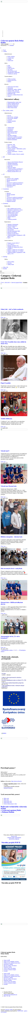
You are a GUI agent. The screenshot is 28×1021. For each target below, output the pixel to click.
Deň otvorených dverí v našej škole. (11, 568)
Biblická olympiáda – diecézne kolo (11, 537)
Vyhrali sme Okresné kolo (9, 486)
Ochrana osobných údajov (10, 969)
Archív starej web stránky (10, 968)
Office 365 (5, 267)
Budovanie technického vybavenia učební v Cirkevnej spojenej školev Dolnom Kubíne (14, 809)
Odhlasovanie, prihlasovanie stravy (12, 963)
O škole (5, 51)
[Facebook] (2, 1003)
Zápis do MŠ (7, 960)
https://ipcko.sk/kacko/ (16, 781)
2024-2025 (7, 282)
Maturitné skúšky (8, 967)
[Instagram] (11, 1003)
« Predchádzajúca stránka (7, 650)
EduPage (5, 256)
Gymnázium (6, 189)
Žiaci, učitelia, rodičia (8, 110)
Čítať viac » (3, 317)
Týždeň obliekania (6, 418)
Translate (11, 45)
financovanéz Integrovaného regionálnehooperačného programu (14, 838)
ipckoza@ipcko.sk (8, 787)
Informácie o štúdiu (8, 964)
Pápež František (6, 383)
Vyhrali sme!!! (5, 451)
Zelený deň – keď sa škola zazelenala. (12, 309)
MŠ (4, 157)
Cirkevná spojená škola (16, 282)
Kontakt (5, 268)
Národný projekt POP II (10, 842)
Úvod (4, 50)
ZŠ (3, 174)
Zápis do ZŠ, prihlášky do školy (11, 961)
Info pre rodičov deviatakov (10, 965)
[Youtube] (7, 1003)
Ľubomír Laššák (9, 1009)
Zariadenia (5, 203)
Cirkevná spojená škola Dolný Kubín (12, 41)
